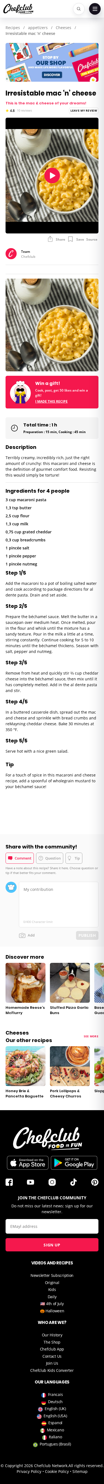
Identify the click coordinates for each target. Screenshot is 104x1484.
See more (91, 1036)
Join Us (52, 1363)
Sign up (52, 1245)
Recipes (13, 27)
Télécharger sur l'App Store (28, 1163)
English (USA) (55, 1415)
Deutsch (55, 1401)
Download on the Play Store (74, 1163)
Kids (52, 1289)
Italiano (55, 1436)
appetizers (38, 27)
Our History (52, 1335)
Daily (52, 1296)
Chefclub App (52, 1349)
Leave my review (83, 110)
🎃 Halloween (52, 1310)
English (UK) (55, 1408)
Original (52, 1282)
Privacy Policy (29, 1471)
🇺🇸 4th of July (52, 1303)
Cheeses (63, 27)
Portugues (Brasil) (55, 1444)
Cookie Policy (57, 1471)
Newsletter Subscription (52, 1275)
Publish (87, 935)
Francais (55, 1394)
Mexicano (55, 1429)
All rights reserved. (86, 1465)
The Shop (52, 1342)
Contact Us (52, 1356)
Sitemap (80, 1471)
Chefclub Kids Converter (51, 1370)
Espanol (55, 1422)
